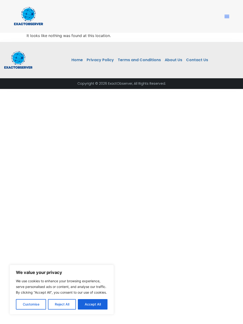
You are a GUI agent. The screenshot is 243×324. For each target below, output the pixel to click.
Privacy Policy (100, 60)
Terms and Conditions (139, 60)
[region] (61, 290)
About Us (173, 60)
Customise (31, 304)
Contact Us (197, 60)
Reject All (62, 304)
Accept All (93, 304)
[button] (227, 16)
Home (77, 60)
